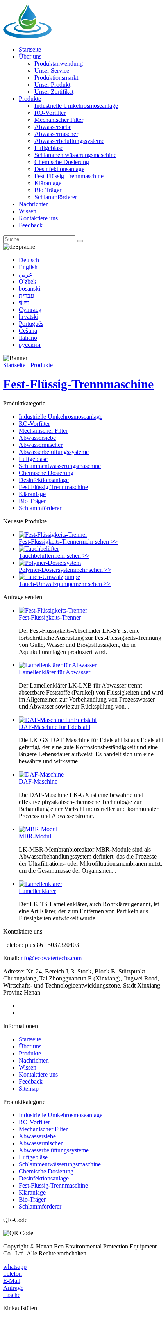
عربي (26, 274)
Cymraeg (30, 309)
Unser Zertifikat (53, 91)
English (28, 267)
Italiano (28, 337)
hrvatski (28, 316)
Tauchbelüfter (36, 555)
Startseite (30, 49)
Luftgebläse (48, 148)
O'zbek (27, 281)
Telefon (12, 1273)
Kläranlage (47, 183)
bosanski (29, 288)
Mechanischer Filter (58, 119)
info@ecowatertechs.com (50, 958)
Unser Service (51, 70)
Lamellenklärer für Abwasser (54, 672)
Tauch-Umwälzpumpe (46, 583)
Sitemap (29, 1088)
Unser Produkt (52, 84)
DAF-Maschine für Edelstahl (54, 726)
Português (31, 323)
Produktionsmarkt (56, 77)
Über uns (30, 56)
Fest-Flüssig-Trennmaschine (69, 176)
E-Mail (11, 1280)
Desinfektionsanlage (59, 169)
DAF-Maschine (38, 781)
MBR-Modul (35, 836)
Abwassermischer (56, 133)
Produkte (30, 98)
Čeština (28, 330)
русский (30, 344)
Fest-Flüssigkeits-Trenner (50, 541)
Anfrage (13, 1287)
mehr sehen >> (99, 541)
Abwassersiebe (52, 126)
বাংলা (24, 302)
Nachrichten (34, 204)
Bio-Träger (47, 190)
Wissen (27, 211)
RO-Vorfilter (50, 112)
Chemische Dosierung (61, 162)
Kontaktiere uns (38, 218)
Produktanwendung (58, 63)
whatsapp (15, 1266)
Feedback (31, 225)
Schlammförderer (55, 197)
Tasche (11, 1294)
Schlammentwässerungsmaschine (75, 155)
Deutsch (29, 260)
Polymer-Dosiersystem (47, 569)
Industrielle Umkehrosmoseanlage (76, 105)
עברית (26, 295)
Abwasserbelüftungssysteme (69, 141)
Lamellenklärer (37, 891)
